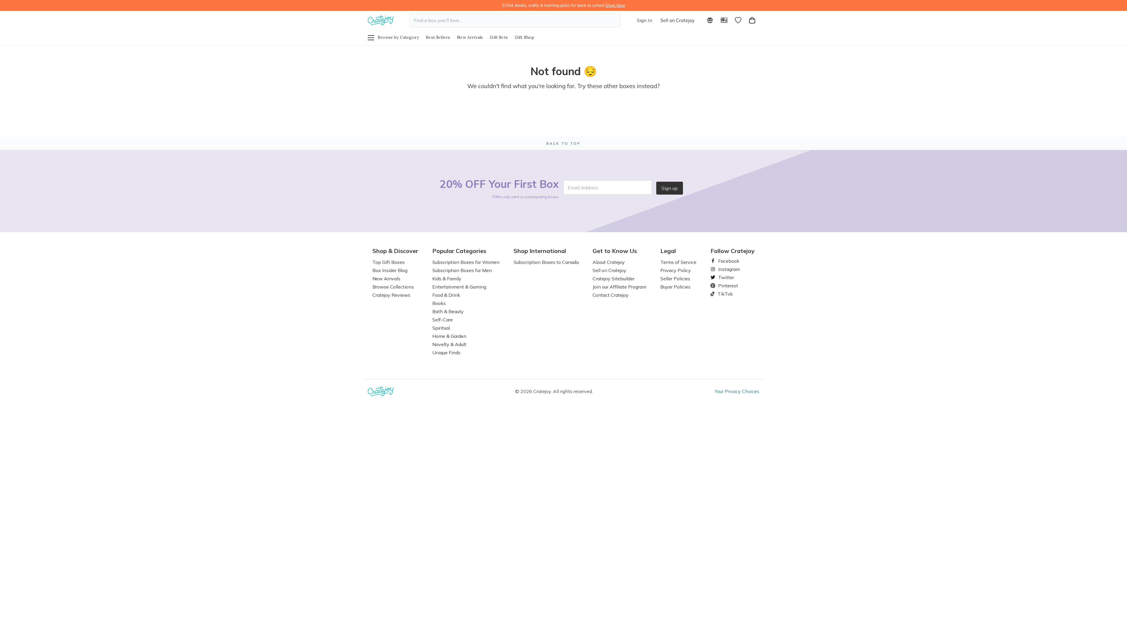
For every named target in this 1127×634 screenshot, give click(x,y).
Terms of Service (678, 262)
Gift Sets (499, 37)
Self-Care (442, 320)
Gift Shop (524, 37)
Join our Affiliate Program (619, 287)
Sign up (670, 188)
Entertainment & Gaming (459, 287)
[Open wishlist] (738, 20)
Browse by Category (398, 37)
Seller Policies (675, 278)
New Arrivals (470, 37)
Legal (668, 251)
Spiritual (441, 328)
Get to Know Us (615, 251)
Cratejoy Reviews (391, 295)
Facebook (726, 261)
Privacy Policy (675, 270)
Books (439, 303)
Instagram (726, 269)
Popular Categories (459, 251)
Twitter (723, 277)
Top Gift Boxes (388, 262)
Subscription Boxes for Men (462, 270)
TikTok (723, 294)
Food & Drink (446, 295)
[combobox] (515, 20)
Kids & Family (446, 278)
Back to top (563, 143)
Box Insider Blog (389, 270)
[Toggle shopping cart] (752, 20)
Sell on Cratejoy (677, 20)
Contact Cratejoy (611, 295)
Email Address (583, 187)
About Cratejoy (609, 262)
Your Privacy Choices (737, 391)
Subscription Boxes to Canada (546, 262)
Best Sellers (438, 37)
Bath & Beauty (448, 311)
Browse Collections (393, 287)
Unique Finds (446, 352)
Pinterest (725, 286)
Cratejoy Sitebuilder (614, 278)
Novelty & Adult (449, 344)
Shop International (540, 251)
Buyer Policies (675, 287)
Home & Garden (449, 336)
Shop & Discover (395, 251)
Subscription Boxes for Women (466, 262)
